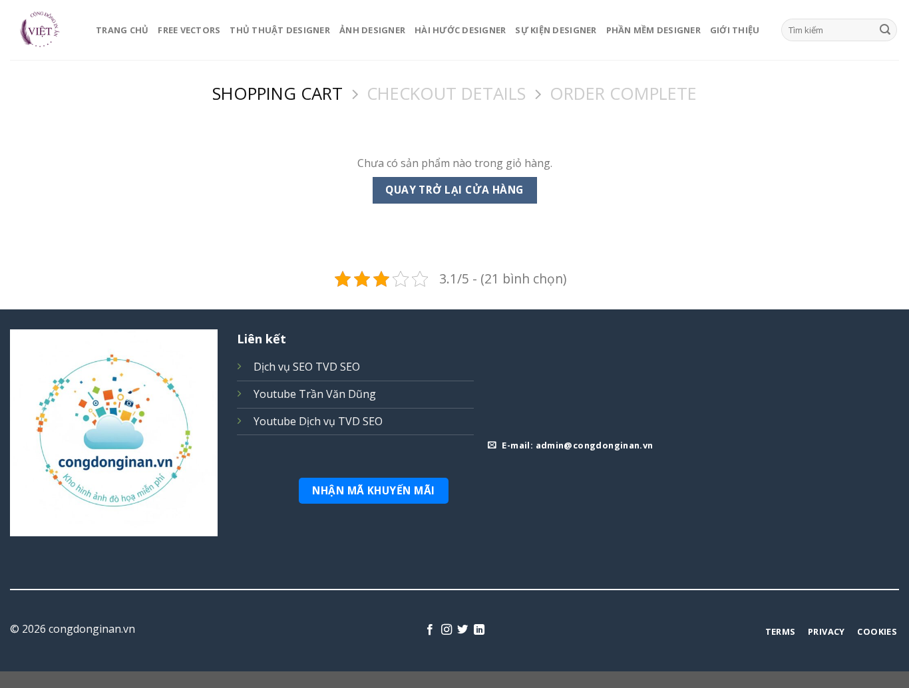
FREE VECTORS (189, 30)
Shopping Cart (277, 94)
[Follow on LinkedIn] (479, 630)
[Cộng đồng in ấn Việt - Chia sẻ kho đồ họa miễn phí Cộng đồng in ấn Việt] (43, 30)
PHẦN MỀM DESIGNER (653, 30)
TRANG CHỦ (122, 30)
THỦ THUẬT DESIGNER (280, 30)
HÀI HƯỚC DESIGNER (460, 30)
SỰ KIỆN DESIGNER (555, 30)
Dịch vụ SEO (283, 366)
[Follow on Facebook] (430, 630)
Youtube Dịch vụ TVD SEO (318, 421)
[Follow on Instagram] (446, 630)
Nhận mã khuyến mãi (373, 490)
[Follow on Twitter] (462, 630)
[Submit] (885, 30)
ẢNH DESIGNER (372, 30)
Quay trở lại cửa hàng (454, 189)
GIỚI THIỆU (735, 30)
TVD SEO (337, 366)
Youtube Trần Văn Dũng (315, 394)
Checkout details (446, 94)
